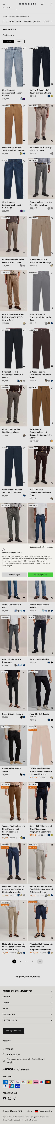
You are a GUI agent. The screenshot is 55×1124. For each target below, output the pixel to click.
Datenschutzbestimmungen (41, 547)
